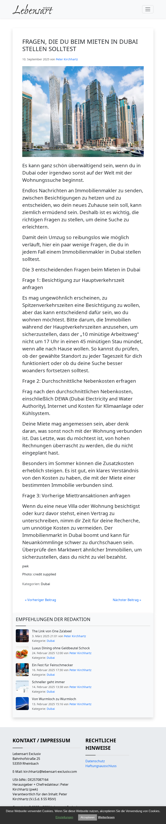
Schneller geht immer (48, 682)
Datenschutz (95, 761)
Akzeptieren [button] (88, 817)
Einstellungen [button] (64, 817)
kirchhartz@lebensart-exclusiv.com (50, 771)
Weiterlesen (106, 817)
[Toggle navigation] (147, 9)
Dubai (45, 584)
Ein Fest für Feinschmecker (52, 665)
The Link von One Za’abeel (52, 631)
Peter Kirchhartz (67, 59)
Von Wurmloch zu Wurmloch (54, 699)
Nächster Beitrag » (127, 600)
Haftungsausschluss (101, 766)
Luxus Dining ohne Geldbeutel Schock (61, 648)
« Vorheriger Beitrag (40, 600)
